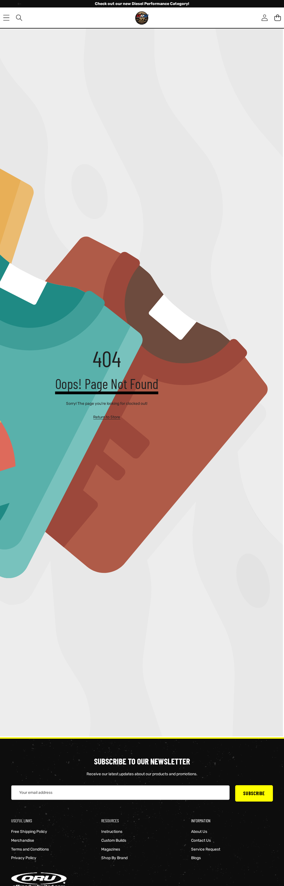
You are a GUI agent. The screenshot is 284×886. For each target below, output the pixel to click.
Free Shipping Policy (29, 831)
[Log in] (264, 18)
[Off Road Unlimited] (142, 18)
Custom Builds (113, 840)
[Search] (19, 18)
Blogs (196, 858)
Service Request (205, 849)
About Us (199, 831)
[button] (277, 18)
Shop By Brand (114, 858)
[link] (106, 417)
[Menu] (6, 18)
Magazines (110, 849)
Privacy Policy (23, 858)
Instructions (111, 831)
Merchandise (22, 840)
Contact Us (201, 840)
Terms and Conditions (30, 849)
